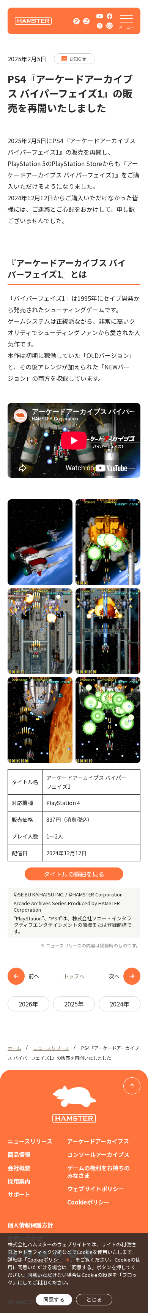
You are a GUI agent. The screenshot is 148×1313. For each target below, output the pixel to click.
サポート (19, 1194)
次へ (114, 976)
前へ (33, 976)
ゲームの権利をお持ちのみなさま (98, 1171)
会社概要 (19, 1168)
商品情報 (19, 1154)
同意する (54, 1299)
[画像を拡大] (62, 509)
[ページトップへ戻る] (131, 1085)
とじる (94, 1299)
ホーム (14, 1048)
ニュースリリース (51, 1048)
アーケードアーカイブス (98, 1141)
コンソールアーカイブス (98, 1154)
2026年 (28, 1003)
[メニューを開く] (126, 20)
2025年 (74, 1003)
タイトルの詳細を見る (74, 874)
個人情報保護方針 (30, 1225)
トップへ (74, 976)
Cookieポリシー (88, 1202)
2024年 (119, 1003)
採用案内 (19, 1181)
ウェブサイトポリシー (95, 1189)
